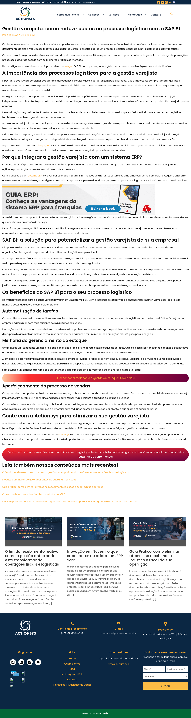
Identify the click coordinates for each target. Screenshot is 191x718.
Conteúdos (135, 14)
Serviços (113, 14)
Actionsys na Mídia (72, 674)
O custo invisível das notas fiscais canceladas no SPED (33, 494)
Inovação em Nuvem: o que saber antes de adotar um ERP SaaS (39, 479)
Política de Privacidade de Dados (72, 684)
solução (69, 66)
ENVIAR (165, 686)
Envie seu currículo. (119, 664)
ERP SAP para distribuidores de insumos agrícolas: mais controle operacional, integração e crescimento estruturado (70, 501)
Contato (156, 14)
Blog (72, 669)
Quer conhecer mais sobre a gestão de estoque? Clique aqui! (95, 378)
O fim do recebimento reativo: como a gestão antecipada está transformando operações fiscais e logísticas (66, 472)
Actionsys (12, 35)
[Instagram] (30, 662)
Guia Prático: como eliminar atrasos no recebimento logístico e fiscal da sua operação (52, 487)
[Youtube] (38, 662)
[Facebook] (13, 662)
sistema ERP (35, 175)
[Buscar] (171, 14)
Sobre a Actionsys (68, 14)
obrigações (43, 145)
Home (72, 658)
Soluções (94, 14)
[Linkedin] (21, 662)
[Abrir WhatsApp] (7, 710)
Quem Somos (72, 663)
